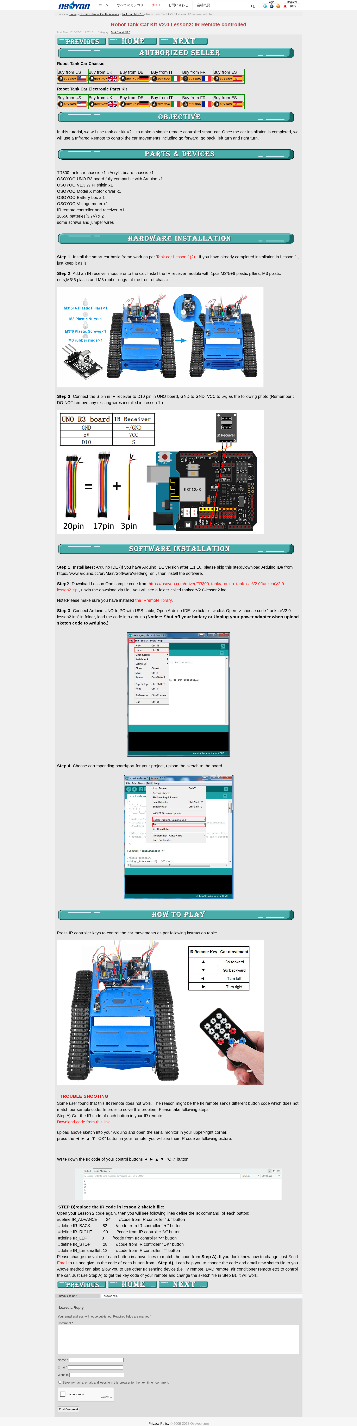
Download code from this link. (84, 1122)
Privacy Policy (159, 1423)
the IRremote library (153, 600)
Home (72, 14)
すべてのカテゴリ (130, 5)
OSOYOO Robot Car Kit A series (99, 14)
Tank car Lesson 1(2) (175, 257)
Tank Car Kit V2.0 (133, 14)
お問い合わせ (178, 5)
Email (62, 1367)
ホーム (103, 5)
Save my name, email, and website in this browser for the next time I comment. (116, 1382)
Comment (65, 1323)
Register (292, 2)
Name (63, 1360)
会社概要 (203, 5)
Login (271, 2)
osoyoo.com (111, 1296)
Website (63, 1375)
